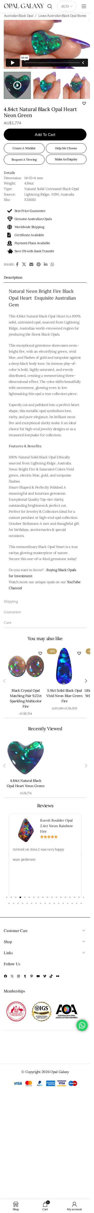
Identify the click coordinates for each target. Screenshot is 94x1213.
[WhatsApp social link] (52, 264)
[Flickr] (57, 976)
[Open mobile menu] (84, 6)
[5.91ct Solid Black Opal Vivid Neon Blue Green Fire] (64, 666)
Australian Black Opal (18, 16)
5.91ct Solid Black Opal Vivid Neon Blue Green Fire (64, 695)
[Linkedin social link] (45, 264)
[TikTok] (51, 976)
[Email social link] (31, 264)
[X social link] (24, 264)
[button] (84, 103)
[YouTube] (38, 976)
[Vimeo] (44, 976)
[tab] (45, 277)
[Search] (50, 6)
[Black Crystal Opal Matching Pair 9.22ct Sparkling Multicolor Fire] (25, 666)
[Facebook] (5, 976)
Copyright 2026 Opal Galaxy (47, 1072)
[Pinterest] (31, 976)
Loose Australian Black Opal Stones (62, 16)
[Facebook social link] (17, 264)
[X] (12, 976)
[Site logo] (24, 6)
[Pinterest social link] (38, 264)
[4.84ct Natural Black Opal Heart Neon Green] (25, 756)
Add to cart (45, 134)
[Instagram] (18, 976)
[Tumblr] (25, 976)
